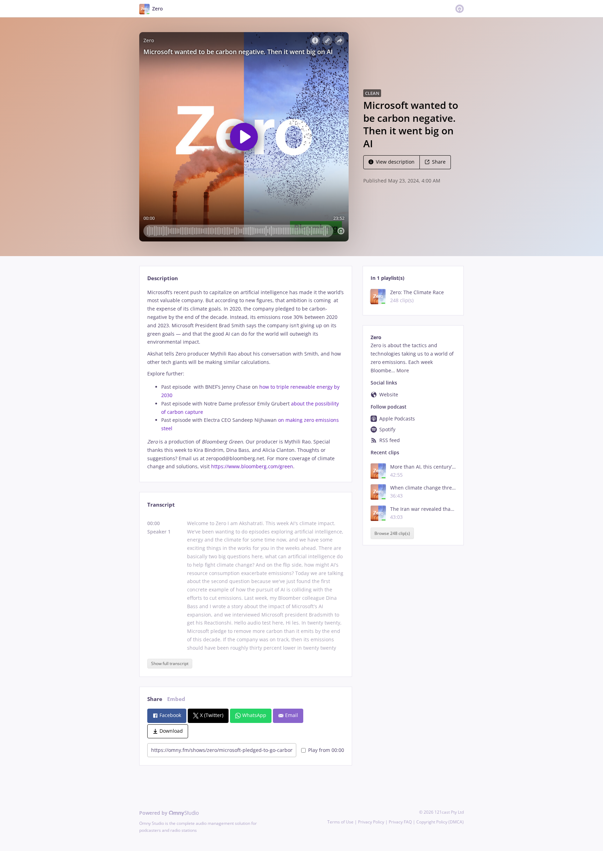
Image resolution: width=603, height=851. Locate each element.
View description (395, 161)
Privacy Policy (371, 822)
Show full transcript (169, 663)
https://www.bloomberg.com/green (252, 466)
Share (439, 161)
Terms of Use (340, 822)
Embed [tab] (176, 699)
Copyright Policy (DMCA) (440, 822)
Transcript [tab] (161, 504)
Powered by (154, 812)
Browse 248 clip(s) (392, 533)
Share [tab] (154, 699)
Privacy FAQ (400, 822)
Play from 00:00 (326, 750)
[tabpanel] (245, 379)
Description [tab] (162, 278)
